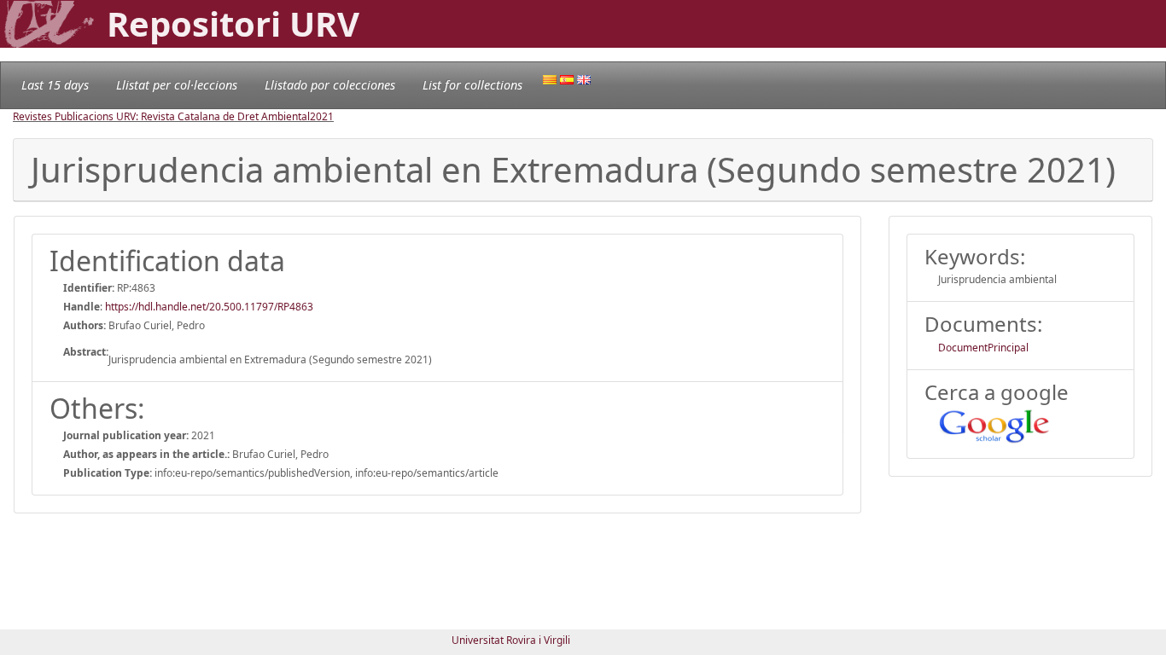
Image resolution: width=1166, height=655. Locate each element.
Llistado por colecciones (330, 85)
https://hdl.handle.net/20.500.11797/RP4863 (209, 306)
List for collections (472, 85)
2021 (322, 116)
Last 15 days (55, 85)
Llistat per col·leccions (176, 85)
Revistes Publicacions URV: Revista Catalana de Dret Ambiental (161, 116)
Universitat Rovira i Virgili (511, 640)
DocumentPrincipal (983, 347)
